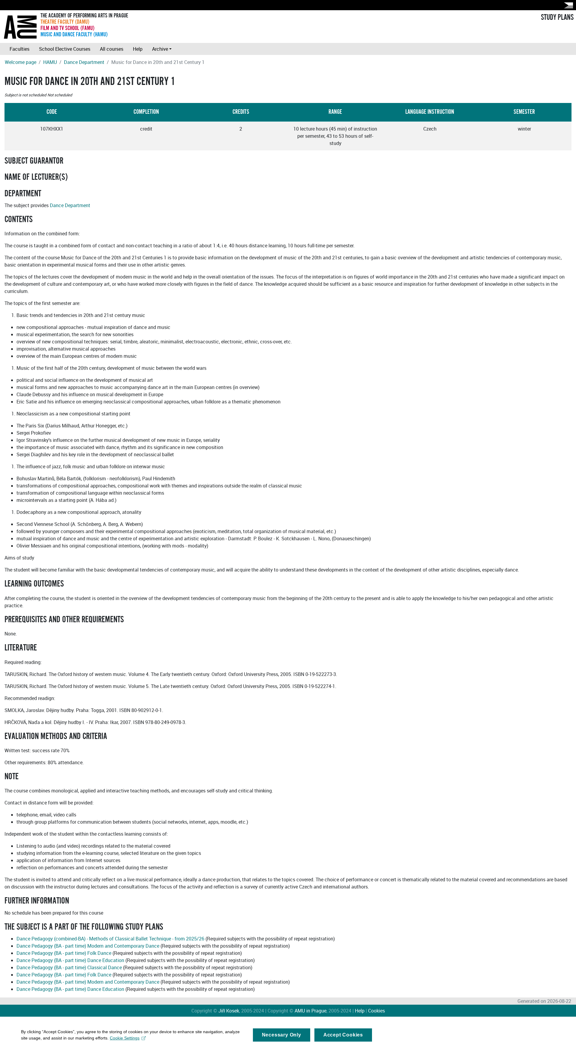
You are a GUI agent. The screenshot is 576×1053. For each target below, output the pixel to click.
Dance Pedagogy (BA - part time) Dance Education (70, 960)
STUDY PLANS (557, 17)
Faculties (19, 49)
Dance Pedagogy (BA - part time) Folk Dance (63, 953)
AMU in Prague (310, 1010)
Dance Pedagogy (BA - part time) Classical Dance (69, 967)
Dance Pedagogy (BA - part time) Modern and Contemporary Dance (87, 946)
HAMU (50, 62)
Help (137, 49)
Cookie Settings (125, 1038)
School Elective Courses (64, 49)
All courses (111, 49)
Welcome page (20, 62)
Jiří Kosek (228, 1010)
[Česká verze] (567, 5)
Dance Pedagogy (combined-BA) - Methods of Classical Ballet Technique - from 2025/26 (110, 938)
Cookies (376, 1010)
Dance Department (84, 62)
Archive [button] (160, 49)
